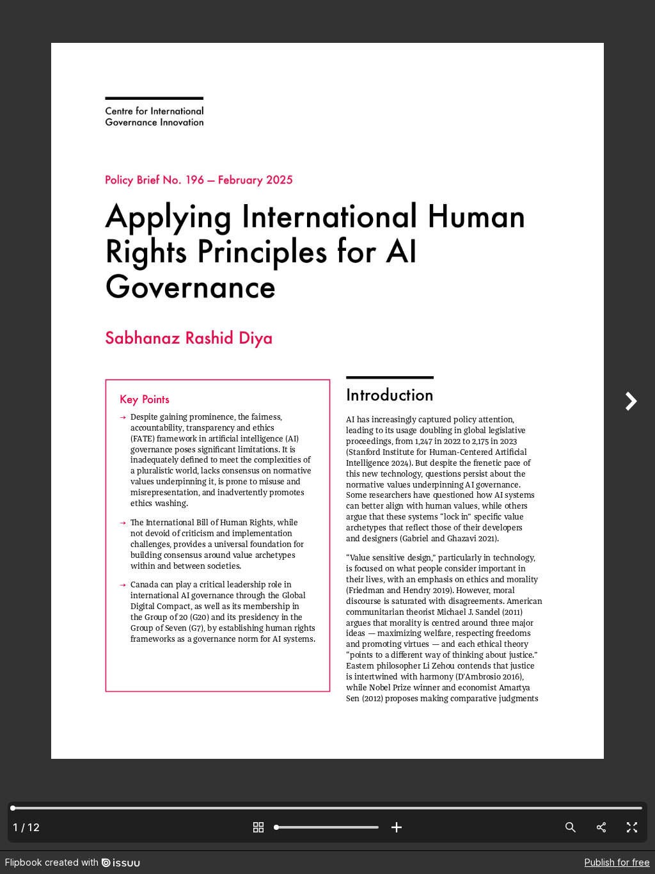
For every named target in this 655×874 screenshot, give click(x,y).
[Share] (601, 827)
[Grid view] (258, 827)
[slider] (327, 827)
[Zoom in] (396, 827)
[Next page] (629, 425)
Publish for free (617, 862)
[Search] (570, 827)
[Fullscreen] (632, 827)
